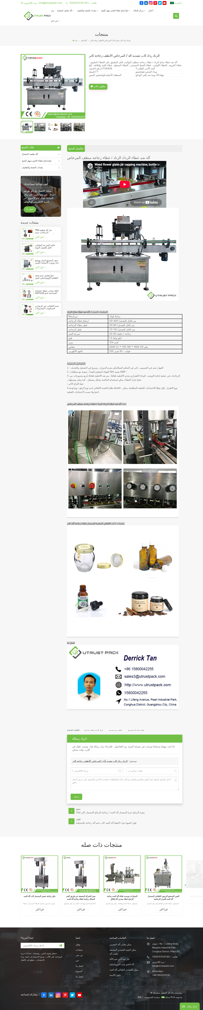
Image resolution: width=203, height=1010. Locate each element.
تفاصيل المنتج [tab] (76, 148)
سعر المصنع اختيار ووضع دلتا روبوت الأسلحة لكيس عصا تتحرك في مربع (47, 262)
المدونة (79, 971)
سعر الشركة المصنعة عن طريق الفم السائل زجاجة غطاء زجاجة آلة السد (81, 897)
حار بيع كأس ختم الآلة (119, 959)
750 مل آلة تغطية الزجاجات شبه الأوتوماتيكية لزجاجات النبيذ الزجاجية (45, 231)
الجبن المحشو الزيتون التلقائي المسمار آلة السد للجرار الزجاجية (163, 897)
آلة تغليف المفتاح (64, 11)
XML (140, 997)
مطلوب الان (100, 87)
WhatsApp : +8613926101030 (161, 973)
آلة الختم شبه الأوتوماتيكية (122, 964)
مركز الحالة (138, 11)
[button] (185, 885)
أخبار (150, 11)
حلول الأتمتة (115, 975)
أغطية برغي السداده (115, 730)
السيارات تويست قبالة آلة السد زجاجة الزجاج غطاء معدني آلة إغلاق (122, 897)
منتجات (79, 949)
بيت (52, 11)
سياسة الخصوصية (152, 997)
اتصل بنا (30, 209)
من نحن (54, 21)
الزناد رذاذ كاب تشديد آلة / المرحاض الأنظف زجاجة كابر (100, 761)
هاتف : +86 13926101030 (82, 2)
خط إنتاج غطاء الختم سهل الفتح (115, 11)
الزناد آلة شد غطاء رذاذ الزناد (93, 730)
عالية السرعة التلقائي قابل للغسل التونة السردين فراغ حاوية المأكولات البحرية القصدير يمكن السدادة (47, 246)
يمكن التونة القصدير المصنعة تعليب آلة (123, 951)
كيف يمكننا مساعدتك (36, 184)
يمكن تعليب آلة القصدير (120, 944)
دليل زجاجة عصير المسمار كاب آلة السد (40, 896)
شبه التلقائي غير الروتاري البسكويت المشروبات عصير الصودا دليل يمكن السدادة (47, 307)
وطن (78, 944)
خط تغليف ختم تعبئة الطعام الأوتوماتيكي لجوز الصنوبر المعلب (46, 277)
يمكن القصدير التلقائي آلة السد (124, 969)
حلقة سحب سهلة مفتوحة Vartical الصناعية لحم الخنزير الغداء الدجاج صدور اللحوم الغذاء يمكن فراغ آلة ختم (47, 292)
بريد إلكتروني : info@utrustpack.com (43, 2)
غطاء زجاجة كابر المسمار (136, 730)
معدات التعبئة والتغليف (86, 11)
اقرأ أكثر (39, 237)
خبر (77, 960)
